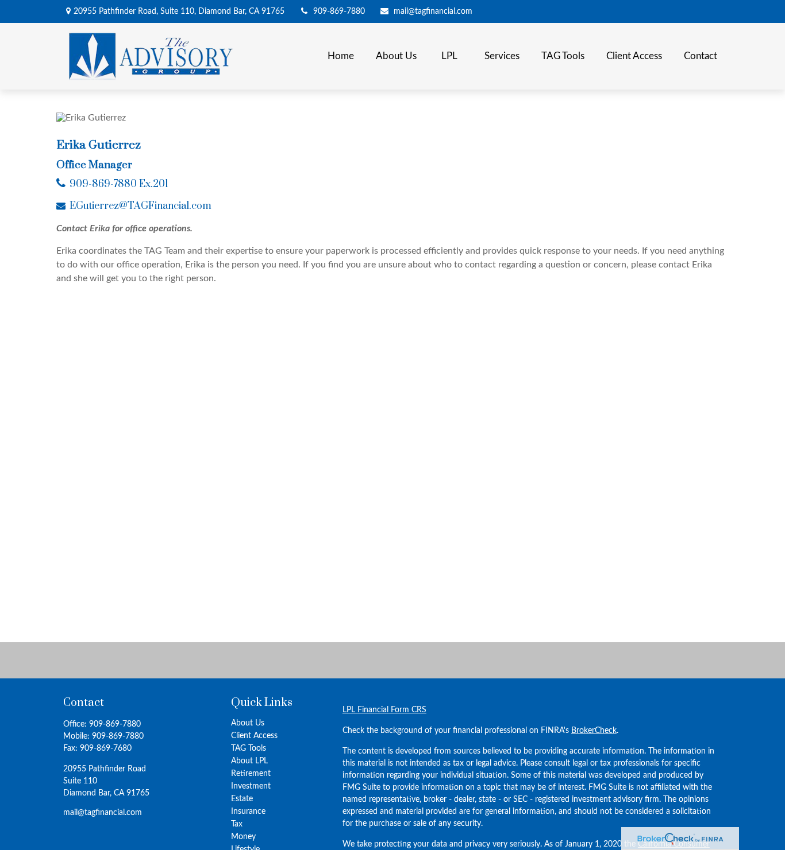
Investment (251, 786)
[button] (341, 56)
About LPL (249, 761)
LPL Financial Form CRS (384, 710)
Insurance (248, 812)
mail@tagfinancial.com (433, 11)
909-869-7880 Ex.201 (119, 184)
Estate (242, 799)
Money (243, 837)
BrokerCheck (594, 731)
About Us (247, 723)
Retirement (251, 774)
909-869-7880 (339, 11)
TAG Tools (248, 748)
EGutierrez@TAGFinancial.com (140, 206)
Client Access (254, 736)
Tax (237, 824)
